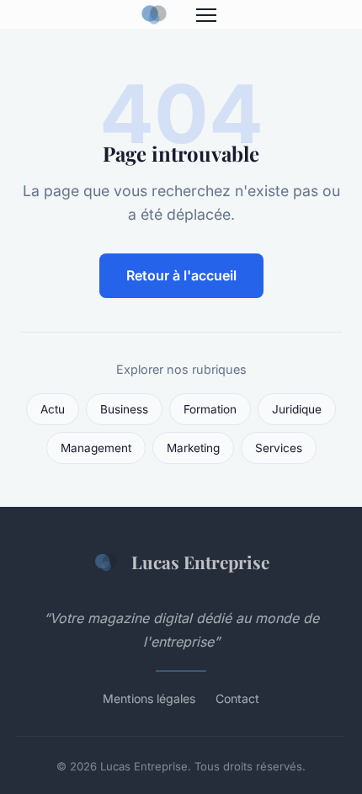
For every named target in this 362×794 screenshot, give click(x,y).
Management (96, 448)
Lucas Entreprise (200, 561)
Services (278, 448)
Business (124, 409)
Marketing (193, 448)
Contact (237, 698)
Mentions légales (149, 698)
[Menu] (206, 15)
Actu (52, 409)
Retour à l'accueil (181, 275)
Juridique (297, 409)
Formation (210, 409)
